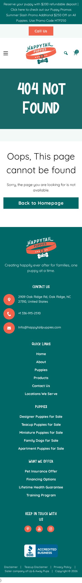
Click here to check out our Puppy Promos (41, 10)
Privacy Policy (62, 567)
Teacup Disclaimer (36, 567)
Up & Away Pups (38, 571)
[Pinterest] (27, 529)
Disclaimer (11, 567)
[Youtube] (39, 529)
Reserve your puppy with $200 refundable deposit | (41, 4)
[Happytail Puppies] (41, 53)
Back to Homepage (41, 203)
